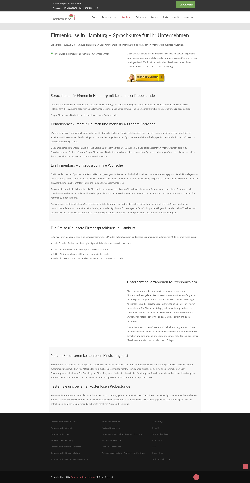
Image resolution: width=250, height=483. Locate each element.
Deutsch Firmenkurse (111, 421)
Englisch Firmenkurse (111, 428)
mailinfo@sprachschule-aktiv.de (67, 3)
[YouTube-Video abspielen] (87, 297)
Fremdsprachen (109, 17)
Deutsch (95, 17)
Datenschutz (157, 453)
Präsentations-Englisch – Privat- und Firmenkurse (123, 434)
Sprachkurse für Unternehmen (64, 421)
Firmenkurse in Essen (60, 434)
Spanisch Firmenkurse (111, 446)
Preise (166, 17)
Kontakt (175, 17)
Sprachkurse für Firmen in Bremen (66, 446)
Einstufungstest (186, 5)
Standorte (126, 17)
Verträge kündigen (160, 434)
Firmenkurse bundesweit (62, 428)
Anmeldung (189, 17)
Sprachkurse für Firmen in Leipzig (65, 453)
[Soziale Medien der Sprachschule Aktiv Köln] (196, 477)
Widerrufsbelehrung (161, 459)
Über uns (154, 17)
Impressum (157, 440)
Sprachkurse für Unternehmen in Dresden (69, 459)
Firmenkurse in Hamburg (62, 440)
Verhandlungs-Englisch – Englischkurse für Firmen (124, 453)
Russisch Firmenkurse (111, 440)
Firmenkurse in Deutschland (83, 477)
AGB (154, 446)
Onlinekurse (141, 17)
